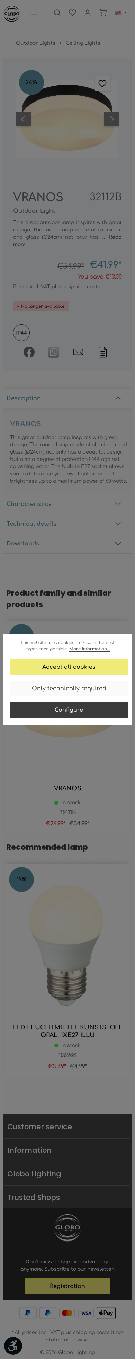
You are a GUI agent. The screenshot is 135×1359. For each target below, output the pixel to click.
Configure (69, 710)
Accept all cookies (69, 667)
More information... (89, 649)
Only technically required (69, 688)
